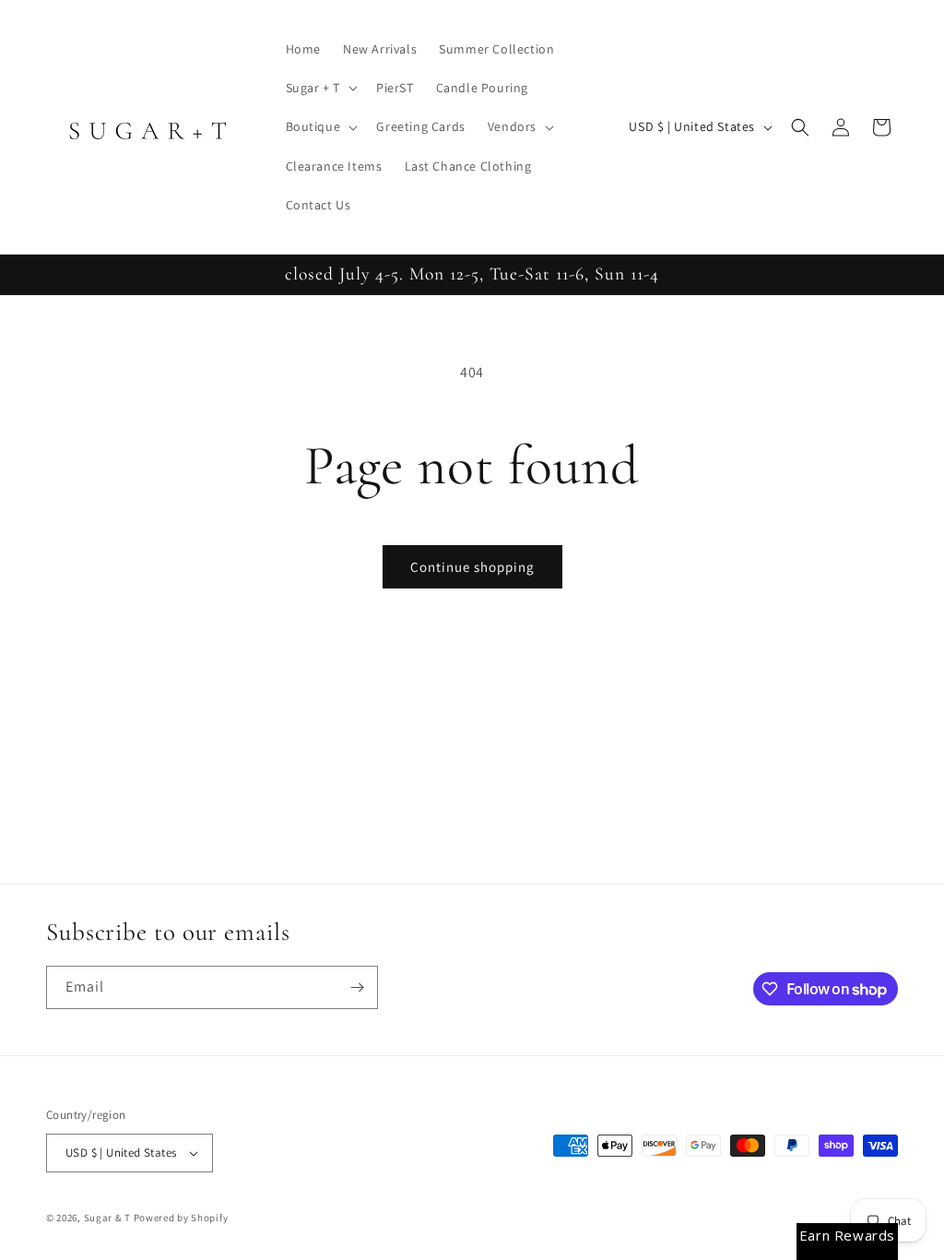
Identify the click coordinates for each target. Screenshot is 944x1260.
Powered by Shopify (181, 1217)
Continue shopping (472, 567)
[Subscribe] (356, 987)
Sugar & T (107, 1217)
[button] (320, 87)
